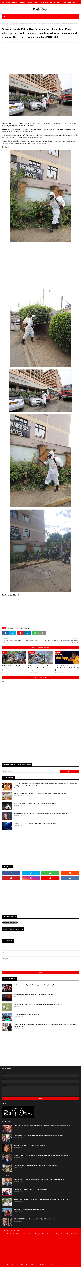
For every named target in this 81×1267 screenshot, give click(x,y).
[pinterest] (11, 878)
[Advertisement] (40, 58)
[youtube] (50, 878)
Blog (69, 2)
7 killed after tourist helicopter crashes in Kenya (14, 667)
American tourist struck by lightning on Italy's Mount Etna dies (33, 995)
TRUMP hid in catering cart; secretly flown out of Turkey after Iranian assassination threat (42, 1126)
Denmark (29, 2)
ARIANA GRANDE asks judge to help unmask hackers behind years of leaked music (40, 793)
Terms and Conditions (32, 1265)
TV (74, 2)
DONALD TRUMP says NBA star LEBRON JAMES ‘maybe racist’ (34, 1219)
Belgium (14, 2)
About (13, 1265)
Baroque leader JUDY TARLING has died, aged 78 (29, 1145)
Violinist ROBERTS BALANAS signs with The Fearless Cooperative (35, 823)
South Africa (44, 2)
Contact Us (50, 1265)
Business (76, 1234)
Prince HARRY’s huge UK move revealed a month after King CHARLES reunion (39, 1179)
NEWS (7, 23)
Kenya (59, 2)
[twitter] (31, 873)
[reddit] (70, 873)
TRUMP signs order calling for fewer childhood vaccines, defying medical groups (39, 1135)
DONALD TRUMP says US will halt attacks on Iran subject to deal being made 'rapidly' (41, 1155)
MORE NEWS (19, 628)
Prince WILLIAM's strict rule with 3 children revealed (31, 1189)
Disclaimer (43, 1265)
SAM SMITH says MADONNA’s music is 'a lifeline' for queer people (35, 803)
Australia (22, 2)
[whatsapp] (50, 873)
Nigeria (52, 2)
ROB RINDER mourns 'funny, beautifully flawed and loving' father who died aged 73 (40, 813)
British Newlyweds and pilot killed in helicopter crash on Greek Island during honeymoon (39, 668)
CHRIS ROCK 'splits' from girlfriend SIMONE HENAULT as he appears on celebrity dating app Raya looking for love (45, 1025)
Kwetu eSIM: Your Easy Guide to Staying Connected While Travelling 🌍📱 (67, 668)
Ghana (64, 2)
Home (3, 23)
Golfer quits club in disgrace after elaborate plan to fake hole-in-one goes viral (38, 1004)
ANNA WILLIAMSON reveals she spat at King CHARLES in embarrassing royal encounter (42, 1199)
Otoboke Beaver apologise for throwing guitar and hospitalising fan (34, 985)
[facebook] (11, 873)
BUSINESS (10, 628)
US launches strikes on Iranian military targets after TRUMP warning (35, 1165)
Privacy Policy (20, 1265)
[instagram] (31, 878)
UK (3, 2)
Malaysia (36, 2)
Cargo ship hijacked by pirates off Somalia (27, 1014)
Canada (8, 2)
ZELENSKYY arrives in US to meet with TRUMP (29, 1209)
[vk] (70, 878)
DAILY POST (16, 1230)
